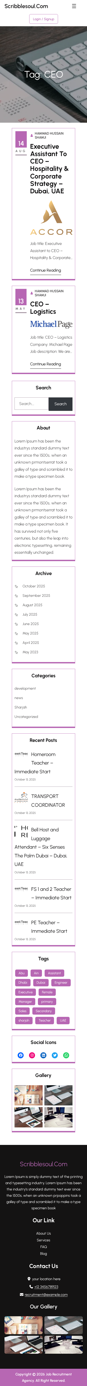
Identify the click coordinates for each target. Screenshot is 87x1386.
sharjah (24, 1020)
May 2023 (30, 652)
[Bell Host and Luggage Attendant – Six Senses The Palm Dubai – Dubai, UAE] (21, 833)
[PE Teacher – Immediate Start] (21, 923)
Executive (26, 992)
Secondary (44, 1011)
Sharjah (20, 707)
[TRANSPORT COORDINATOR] (21, 799)
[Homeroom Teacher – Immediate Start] (21, 755)
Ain (36, 973)
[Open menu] (74, 6)
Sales (22, 1011)
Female (47, 992)
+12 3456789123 (46, 1287)
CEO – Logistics (43, 307)
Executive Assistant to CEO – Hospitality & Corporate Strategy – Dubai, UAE (49, 169)
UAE (63, 1020)
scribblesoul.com (26, 6)
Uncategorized (26, 717)
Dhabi (23, 983)
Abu (22, 973)
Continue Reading (45, 270)
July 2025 (30, 614)
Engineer (61, 983)
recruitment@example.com (46, 1294)
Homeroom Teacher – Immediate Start (35, 763)
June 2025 (31, 624)
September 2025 (36, 595)
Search (60, 403)
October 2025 (34, 586)
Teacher (45, 1020)
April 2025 (31, 643)
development (25, 688)
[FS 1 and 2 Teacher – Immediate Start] (21, 890)
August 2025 (32, 605)
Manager (25, 1002)
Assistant (54, 973)
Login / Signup (43, 19)
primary (47, 1002)
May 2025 (30, 633)
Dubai (41, 983)
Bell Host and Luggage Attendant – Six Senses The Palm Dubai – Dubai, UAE (40, 847)
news (18, 698)
